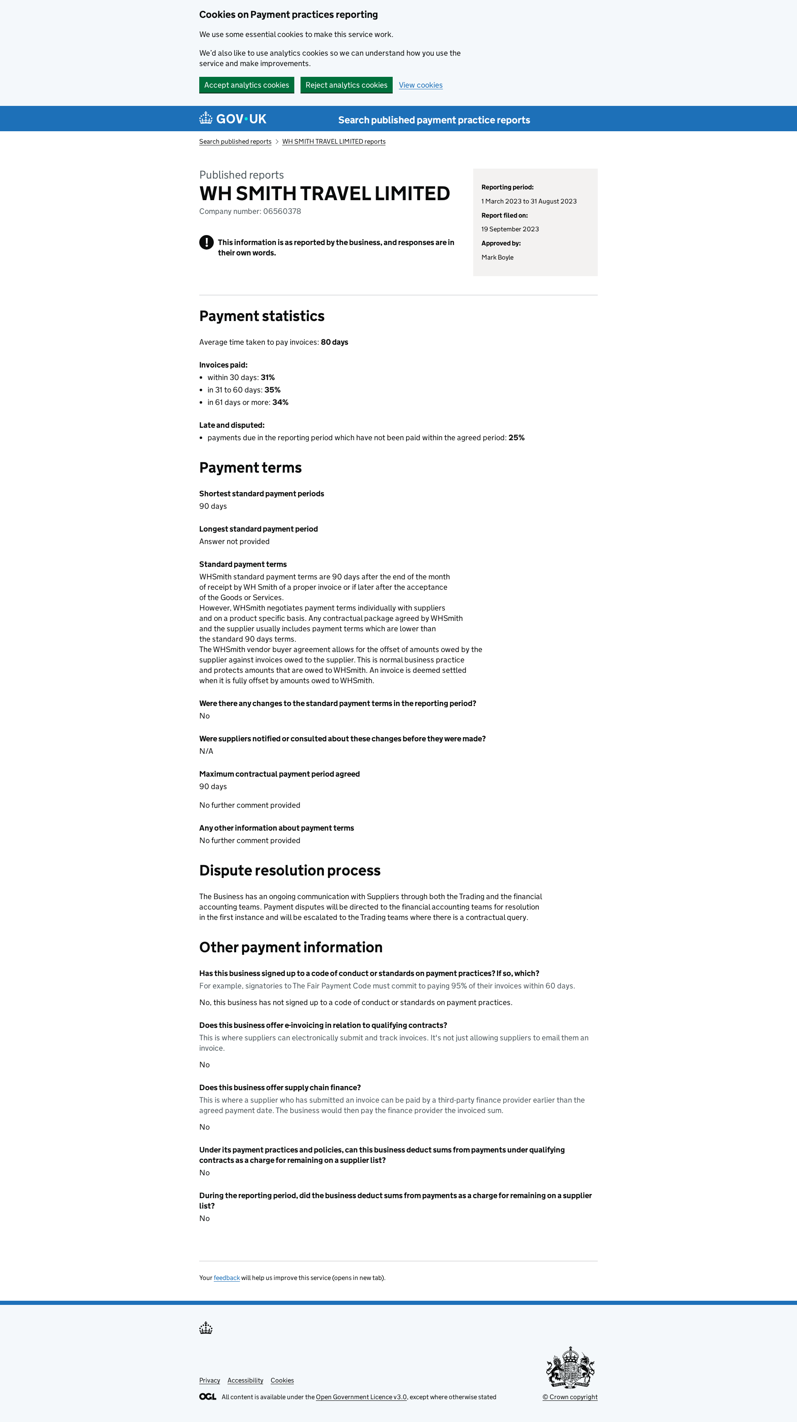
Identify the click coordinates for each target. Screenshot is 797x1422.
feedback (227, 1278)
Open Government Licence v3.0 (361, 1397)
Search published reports (235, 141)
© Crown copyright (570, 1397)
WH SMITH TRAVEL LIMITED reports (334, 141)
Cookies (282, 1380)
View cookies (421, 85)
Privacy (209, 1380)
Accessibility (245, 1380)
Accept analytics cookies (246, 85)
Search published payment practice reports (434, 120)
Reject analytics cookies (347, 85)
